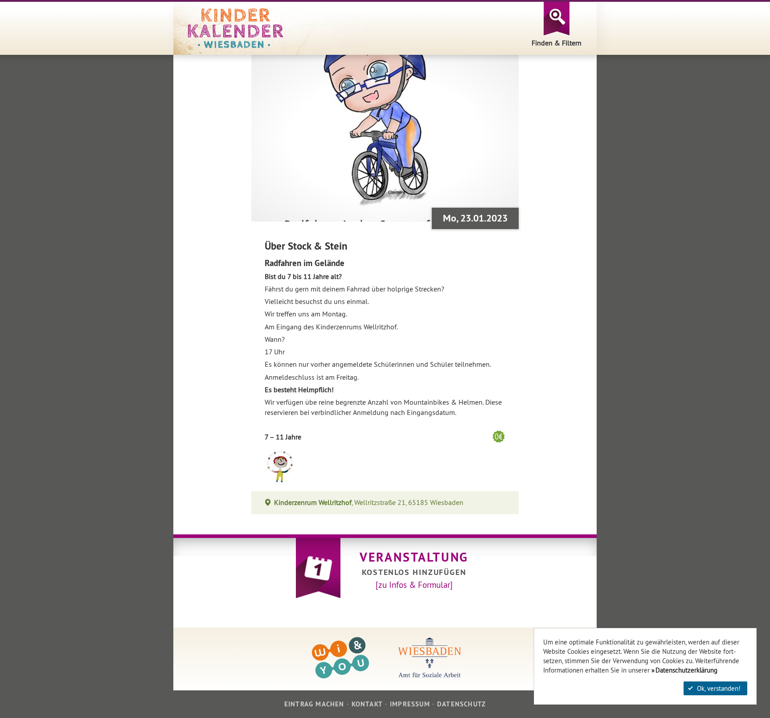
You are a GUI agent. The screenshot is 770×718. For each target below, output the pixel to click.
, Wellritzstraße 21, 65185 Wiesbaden (368, 502)
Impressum (410, 704)
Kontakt (367, 704)
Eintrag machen (314, 704)
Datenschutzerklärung (686, 670)
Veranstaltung (414, 557)
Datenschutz (461, 704)
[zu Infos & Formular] (414, 584)
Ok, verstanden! (719, 688)
